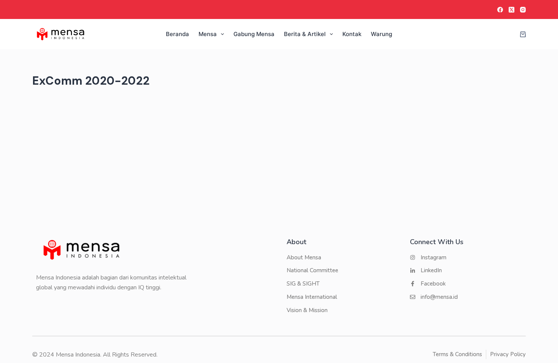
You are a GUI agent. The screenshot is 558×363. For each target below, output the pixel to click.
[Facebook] (500, 10)
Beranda (177, 34)
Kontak (351, 34)
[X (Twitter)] (511, 10)
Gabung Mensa (253, 34)
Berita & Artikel (305, 34)
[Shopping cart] (521, 34)
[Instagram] (523, 10)
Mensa (208, 34)
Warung (381, 34)
